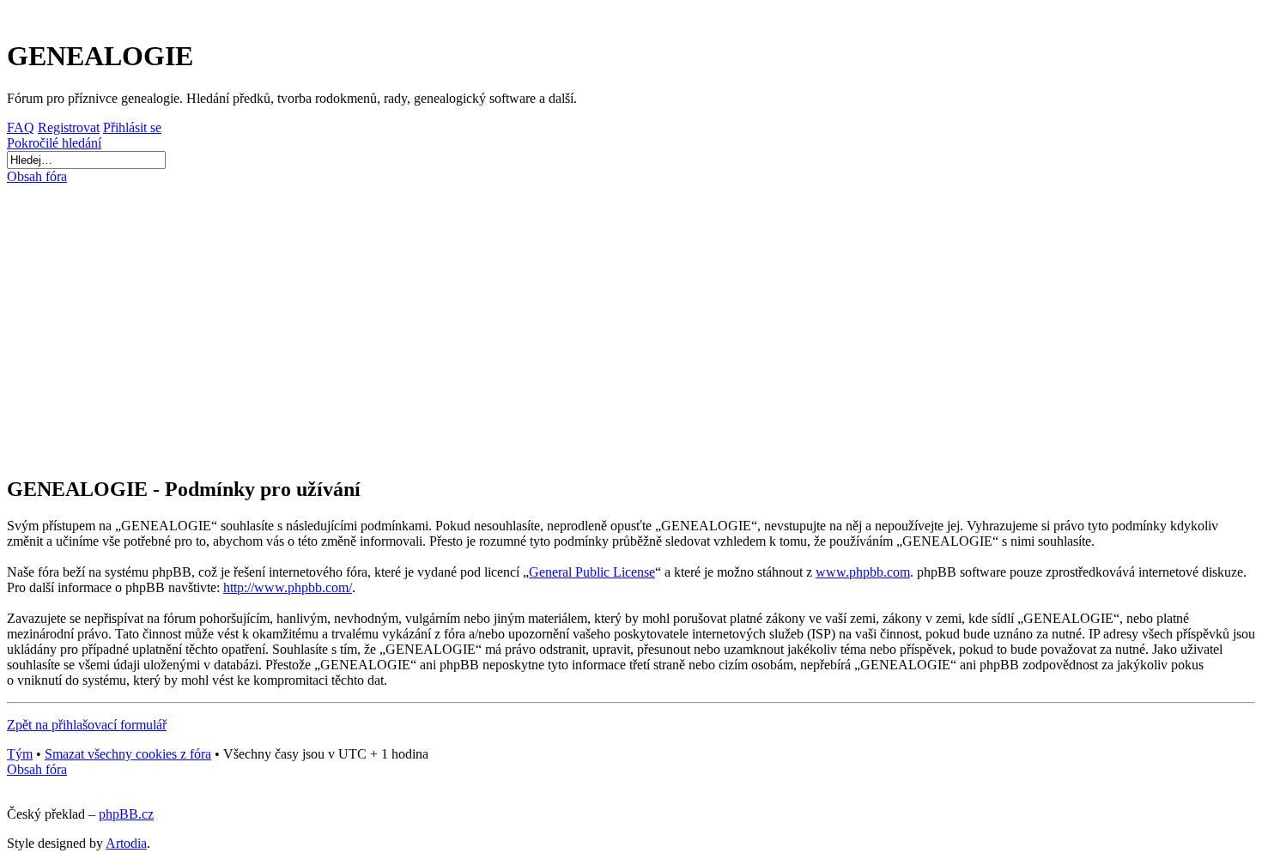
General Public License (592, 572)
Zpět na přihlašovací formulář (87, 724)
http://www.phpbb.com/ (287, 587)
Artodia (126, 843)
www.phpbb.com (863, 572)
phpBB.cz (126, 814)
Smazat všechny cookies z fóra (128, 754)
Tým (20, 754)
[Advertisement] (524, 323)
